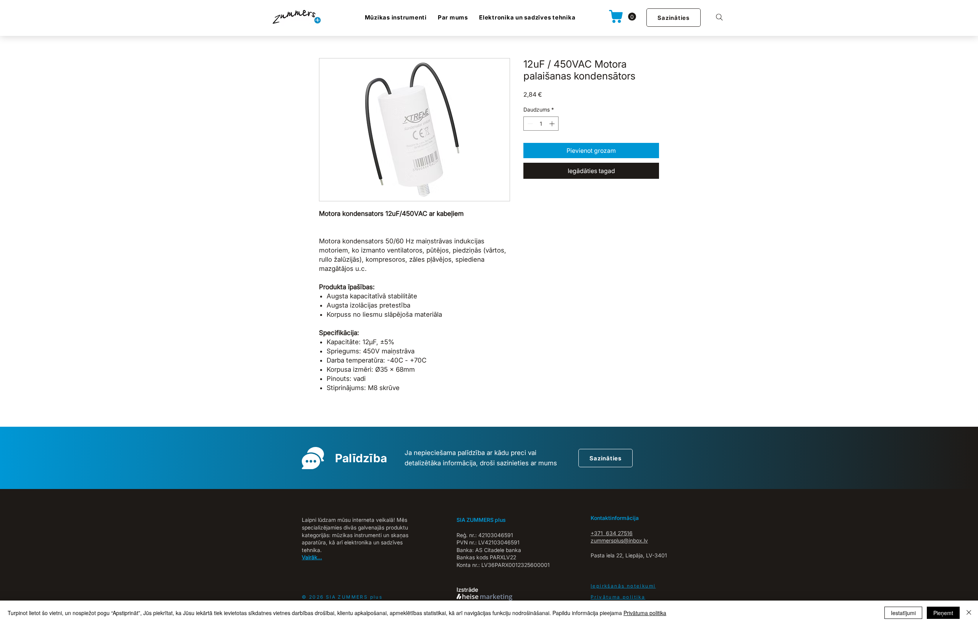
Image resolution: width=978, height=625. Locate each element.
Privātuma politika (644, 613)
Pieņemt (943, 613)
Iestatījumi (903, 613)
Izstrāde (467, 589)
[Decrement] (529, 123)
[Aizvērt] (968, 613)
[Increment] (552, 123)
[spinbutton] (541, 123)
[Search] (719, 17)
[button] (632, 17)
